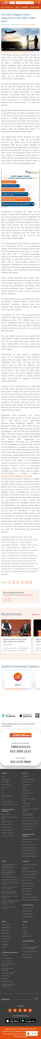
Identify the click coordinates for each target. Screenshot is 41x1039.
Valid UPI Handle (27, 829)
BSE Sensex (5, 933)
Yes (6, 600)
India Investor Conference (9, 804)
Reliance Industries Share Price (9, 818)
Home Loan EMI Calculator (30, 897)
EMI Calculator (26, 880)
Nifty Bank (5, 944)
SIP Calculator (26, 891)
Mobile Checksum (27, 954)
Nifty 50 (4, 947)
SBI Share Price (6, 814)
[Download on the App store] (13, 1020)
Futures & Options (7, 796)
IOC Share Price (6, 827)
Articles (24, 925)
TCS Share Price (27, 842)
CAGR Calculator (27, 894)
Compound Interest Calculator (28, 868)
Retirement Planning (28, 779)
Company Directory (7, 836)
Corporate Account (28, 916)
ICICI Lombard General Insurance (8, 964)
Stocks (4, 776)
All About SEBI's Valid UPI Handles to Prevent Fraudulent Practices (9, 866)
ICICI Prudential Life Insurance (8, 969)
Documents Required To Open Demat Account (9, 892)
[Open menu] (39, 2)
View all (36, 615)
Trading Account (27, 914)
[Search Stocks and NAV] (36, 2)
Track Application (27, 957)
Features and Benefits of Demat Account (9, 888)
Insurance (5, 787)
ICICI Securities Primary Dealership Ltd (9, 985)
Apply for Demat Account (25, 3)
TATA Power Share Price (29, 845)
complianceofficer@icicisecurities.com (16, 476)
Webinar (24, 927)
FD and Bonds (6, 785)
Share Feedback (27, 595)
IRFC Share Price (7, 824)
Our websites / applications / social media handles (30, 948)
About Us (25, 796)
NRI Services (26, 790)
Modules (24, 933)
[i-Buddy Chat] (32, 1033)
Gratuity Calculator (27, 883)
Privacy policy (26, 803)
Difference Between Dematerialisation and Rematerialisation (8, 872)
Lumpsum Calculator (28, 877)
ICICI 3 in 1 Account (28, 908)
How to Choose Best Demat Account (10, 883)
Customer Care (26, 785)
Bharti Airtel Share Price (29, 848)
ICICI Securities (6, 961)
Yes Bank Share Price (8, 830)
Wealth (24, 787)
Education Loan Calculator (30, 900)
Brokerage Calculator (28, 886)
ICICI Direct (5, 978)
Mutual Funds (6, 779)
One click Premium (28, 782)
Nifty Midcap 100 (7, 936)
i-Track (24, 944)
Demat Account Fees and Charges (9, 897)
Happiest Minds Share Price (30, 839)
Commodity (5, 782)
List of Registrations (28, 826)
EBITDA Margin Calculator (30, 871)
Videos (24, 930)
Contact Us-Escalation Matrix (29, 799)
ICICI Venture (5, 976)
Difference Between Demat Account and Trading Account (10, 902)
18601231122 (20, 747)
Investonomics (26, 936)
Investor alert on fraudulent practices (30, 810)
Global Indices (6, 925)
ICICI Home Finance (8, 981)
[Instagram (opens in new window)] (15, 1010)
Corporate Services (28, 793)
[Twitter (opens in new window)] (20, 1010)
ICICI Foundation (7, 958)
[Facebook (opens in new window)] (10, 1010)
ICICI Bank (5, 955)
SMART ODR (26, 806)
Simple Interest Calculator (30, 864)
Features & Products (28, 818)
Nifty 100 (4, 941)
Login (12, 2)
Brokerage (25, 776)
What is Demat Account (9, 877)
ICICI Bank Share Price (29, 853)
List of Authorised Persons (30, 951)
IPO (3, 799)
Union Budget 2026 (7, 801)
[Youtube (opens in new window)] (30, 1010)
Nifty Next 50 (6, 939)
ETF (3, 790)
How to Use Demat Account (10, 880)
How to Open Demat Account (8, 907)
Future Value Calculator (29, 874)
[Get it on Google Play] (28, 1020)
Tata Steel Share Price (8, 833)
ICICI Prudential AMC (8, 973)
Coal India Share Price (28, 850)
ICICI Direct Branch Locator (30, 821)
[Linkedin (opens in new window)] (25, 1010)
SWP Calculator (27, 888)
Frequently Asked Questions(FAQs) (27, 814)
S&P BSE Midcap (7, 927)
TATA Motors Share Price (29, 856)
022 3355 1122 (20, 751)
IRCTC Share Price (7, 822)
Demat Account (27, 911)
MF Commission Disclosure (30, 824)
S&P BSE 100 (6, 930)
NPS (3, 793)
